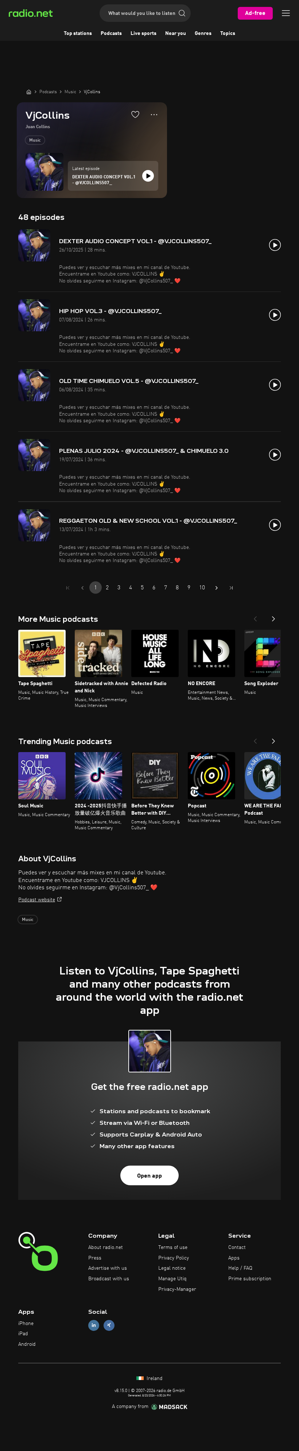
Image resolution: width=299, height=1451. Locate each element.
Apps (234, 1258)
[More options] (154, 114)
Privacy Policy (173, 1258)
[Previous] (255, 616)
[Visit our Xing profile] (109, 1325)
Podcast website (36, 899)
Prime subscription (249, 1278)
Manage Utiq (172, 1278)
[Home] (29, 92)
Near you (175, 33)
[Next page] (216, 588)
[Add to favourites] (135, 114)
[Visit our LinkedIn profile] (94, 1325)
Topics (227, 33)
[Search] (182, 13)
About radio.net (105, 1247)
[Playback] (148, 176)
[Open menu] (285, 13)
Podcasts (111, 33)
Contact (237, 1247)
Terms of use (172, 1247)
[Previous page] (82, 588)
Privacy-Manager (177, 1289)
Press (94, 1258)
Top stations (78, 33)
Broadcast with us (108, 1278)
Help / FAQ (240, 1268)
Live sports (143, 33)
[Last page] (231, 588)
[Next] (273, 616)
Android (27, 1344)
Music (35, 140)
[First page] (68, 588)
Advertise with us (107, 1268)
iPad (23, 1333)
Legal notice (172, 1268)
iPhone (26, 1323)
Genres (203, 33)
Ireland (154, 1378)
